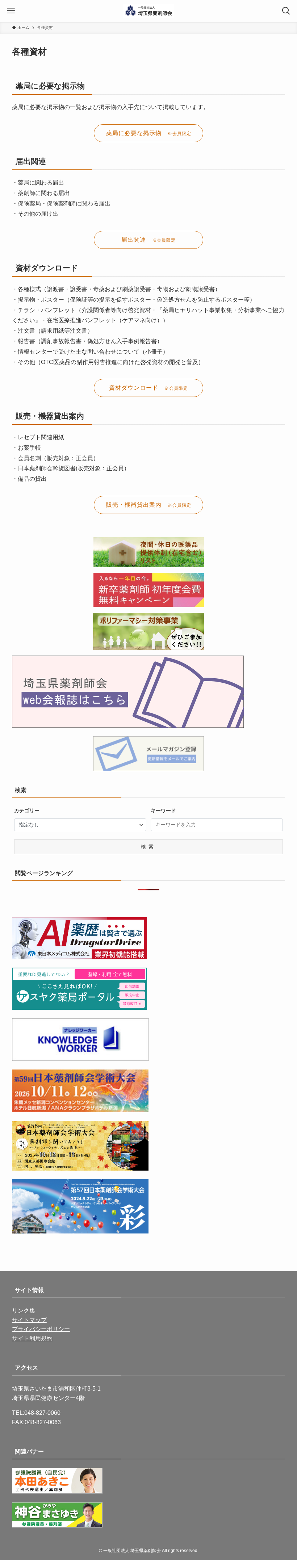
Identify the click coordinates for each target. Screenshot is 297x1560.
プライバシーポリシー (41, 1329)
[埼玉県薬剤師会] (149, 11)
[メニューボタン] (11, 11)
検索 (148, 847)
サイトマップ (29, 1320)
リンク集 (23, 1311)
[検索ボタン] (286, 11)
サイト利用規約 (32, 1338)
